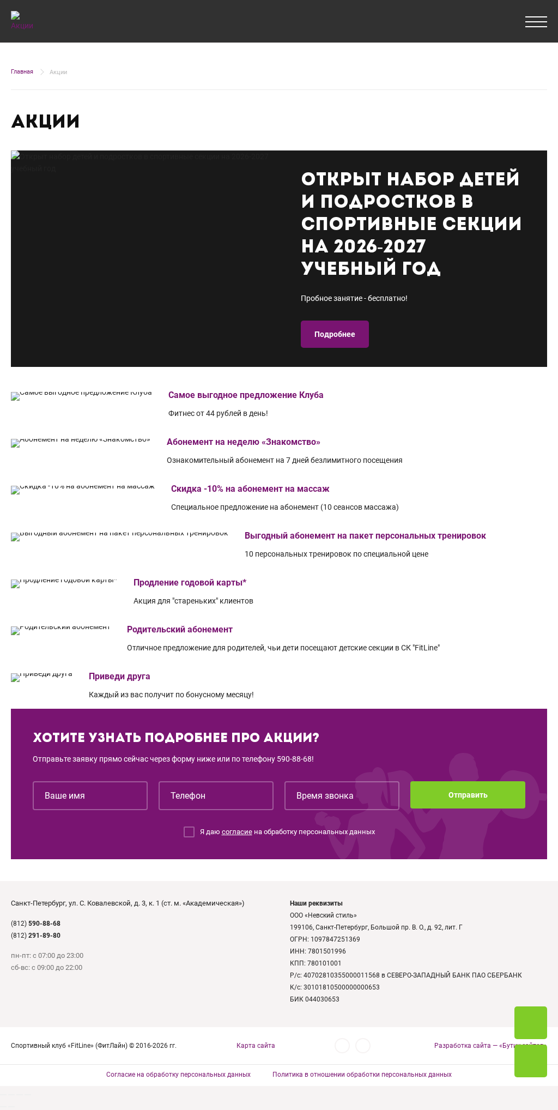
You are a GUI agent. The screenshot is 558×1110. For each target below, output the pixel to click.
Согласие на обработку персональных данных (178, 1074)
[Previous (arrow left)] (3, 1106)
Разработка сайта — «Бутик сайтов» (490, 1045)
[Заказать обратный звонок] (530, 1022)
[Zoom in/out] (28, 1094)
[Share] (11, 1094)
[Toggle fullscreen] (19, 1094)
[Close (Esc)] (3, 1094)
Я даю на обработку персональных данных (287, 832)
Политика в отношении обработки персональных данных (362, 1074)
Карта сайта (255, 1045)
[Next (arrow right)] (11, 1106)
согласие (237, 832)
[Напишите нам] (530, 1061)
